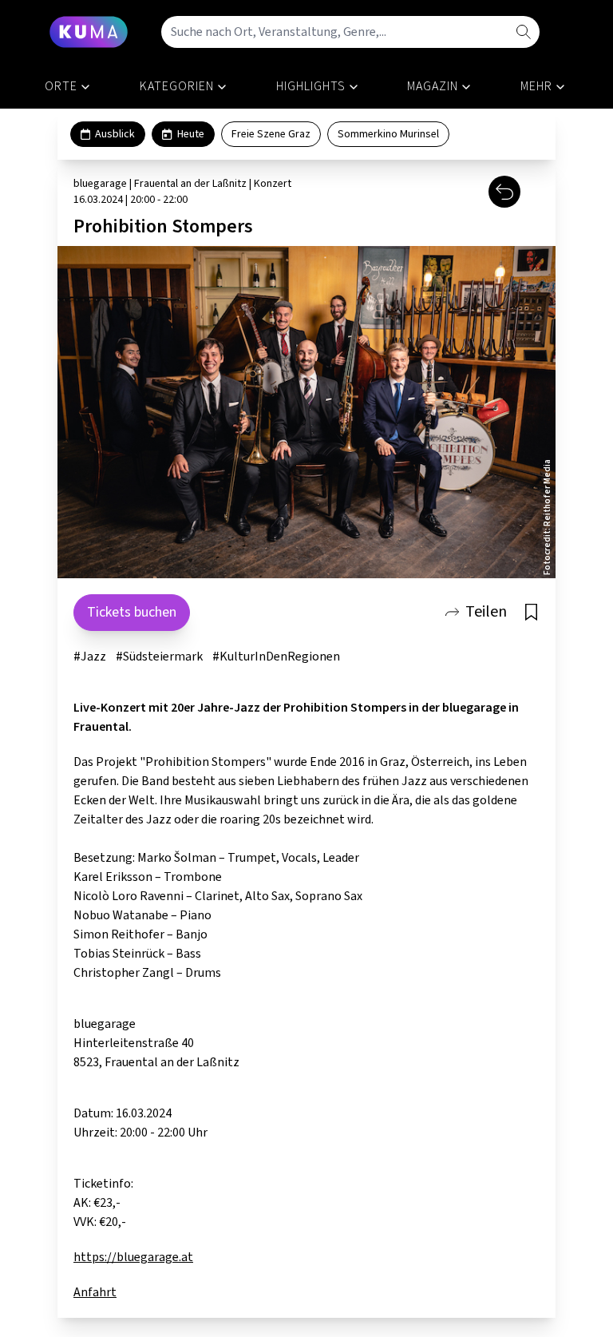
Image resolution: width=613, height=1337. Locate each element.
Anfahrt (95, 1292)
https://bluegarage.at (133, 1257)
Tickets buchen (131, 612)
